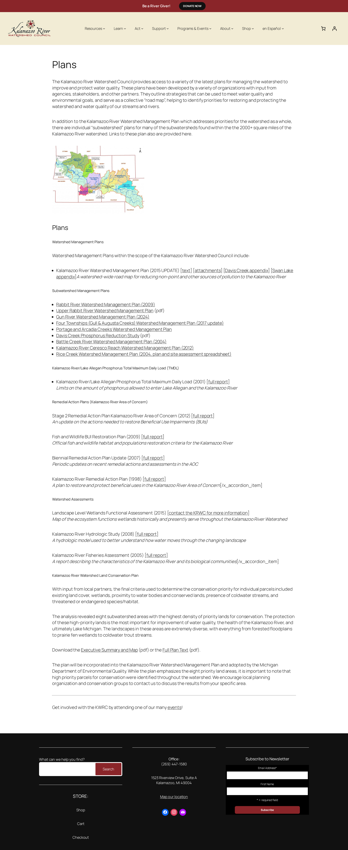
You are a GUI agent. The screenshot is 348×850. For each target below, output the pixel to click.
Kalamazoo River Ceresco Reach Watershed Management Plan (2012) (125, 348)
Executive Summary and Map (109, 650)
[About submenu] (232, 28)
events (174, 707)
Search (108, 769)
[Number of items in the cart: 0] (323, 28)
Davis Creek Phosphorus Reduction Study (97, 336)
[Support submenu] (168, 28)
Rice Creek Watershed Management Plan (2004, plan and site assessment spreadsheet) (143, 354)
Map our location (174, 796)
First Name (267, 784)
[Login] (334, 28)
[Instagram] (174, 812)
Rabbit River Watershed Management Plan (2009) (105, 304)
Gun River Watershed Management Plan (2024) (102, 317)
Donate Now (192, 6)
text (186, 270)
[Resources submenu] (104, 28)
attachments (208, 270)
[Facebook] (165, 812)
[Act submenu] (142, 28)
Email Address (267, 768)
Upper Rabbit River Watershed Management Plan (104, 311)
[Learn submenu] (125, 28)
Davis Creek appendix (246, 270)
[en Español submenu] (283, 28)
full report (218, 382)
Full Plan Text (175, 650)
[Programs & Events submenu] (210, 28)
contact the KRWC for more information (208, 513)
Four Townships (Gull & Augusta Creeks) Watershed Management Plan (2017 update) (140, 323)
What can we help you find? (61, 759)
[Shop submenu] (253, 28)
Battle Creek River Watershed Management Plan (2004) (111, 342)
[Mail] (182, 812)
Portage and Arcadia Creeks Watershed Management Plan (114, 329)
